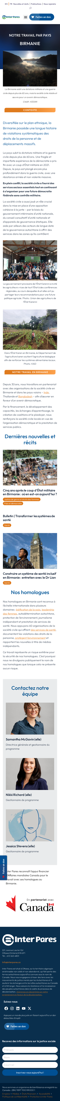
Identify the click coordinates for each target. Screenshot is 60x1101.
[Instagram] (12, 1008)
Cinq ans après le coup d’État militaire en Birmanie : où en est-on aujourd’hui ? (30, 492)
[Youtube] (23, 1008)
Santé (7, 525)
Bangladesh (25, 396)
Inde (46, 392)
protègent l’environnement (30, 638)
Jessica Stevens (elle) (20, 846)
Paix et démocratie (13, 503)
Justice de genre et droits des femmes (21, 499)
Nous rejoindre (50, 4)
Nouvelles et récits (21, 4)
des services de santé (43, 629)
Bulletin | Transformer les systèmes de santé (29, 518)
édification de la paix (28, 609)
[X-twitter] (29, 1008)
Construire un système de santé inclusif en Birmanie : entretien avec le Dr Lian (29, 575)
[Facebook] (6, 1008)
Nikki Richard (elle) (19, 795)
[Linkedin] (17, 1008)
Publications (36, 4)
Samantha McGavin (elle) (23, 739)
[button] (25, 17)
